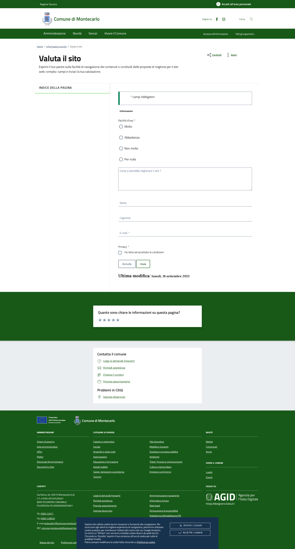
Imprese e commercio (160, 472)
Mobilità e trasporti (159, 447)
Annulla (126, 264)
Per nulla (130, 159)
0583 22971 (47, 514)
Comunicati (211, 447)
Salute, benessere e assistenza (108, 472)
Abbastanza (131, 137)
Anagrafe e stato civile (104, 452)
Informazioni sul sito (56, 46)
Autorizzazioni (100, 457)
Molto (128, 126)
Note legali (155, 506)
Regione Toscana (48, 4)
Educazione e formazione (105, 462)
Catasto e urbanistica (103, 442)
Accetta (193, 532)
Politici (40, 457)
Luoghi (209, 472)
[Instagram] (222, 19)
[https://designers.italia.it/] (232, 497)
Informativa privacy (159, 501)
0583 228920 (48, 518)
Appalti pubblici (100, 467)
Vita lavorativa (157, 442)
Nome (123, 203)
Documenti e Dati (45, 467)
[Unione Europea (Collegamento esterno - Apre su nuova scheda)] (52, 420)
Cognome (125, 218)
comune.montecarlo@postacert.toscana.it (62, 528)
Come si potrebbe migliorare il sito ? (140, 171)
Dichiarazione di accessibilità (164, 511)
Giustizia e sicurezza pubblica (164, 452)
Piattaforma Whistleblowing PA (165, 516)
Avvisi (209, 452)
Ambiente (154, 457)
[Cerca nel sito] (251, 19)
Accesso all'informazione (215, 34)
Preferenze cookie (146, 542)
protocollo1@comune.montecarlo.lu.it (63, 523)
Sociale (96, 447)
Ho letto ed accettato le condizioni (144, 252)
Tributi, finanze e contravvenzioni (166, 462)
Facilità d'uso (126, 120)
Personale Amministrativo (50, 462)
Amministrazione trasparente (164, 495)
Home (40, 46)
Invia (143, 264)
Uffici (39, 452)
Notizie (209, 442)
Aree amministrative (47, 447)
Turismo (97, 477)
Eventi (209, 477)
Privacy (123, 247)
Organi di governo (45, 442)
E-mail (124, 233)
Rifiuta (193, 525)
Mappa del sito (47, 542)
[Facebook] (215, 19)
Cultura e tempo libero (160, 467)
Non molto (131, 148)
